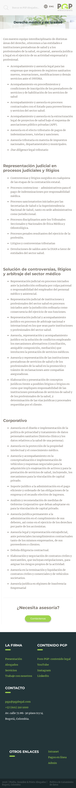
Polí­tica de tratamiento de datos (61, 783)
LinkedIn (43, 676)
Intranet (53, 751)
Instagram (44, 670)
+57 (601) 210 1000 (16, 707)
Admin (52, 763)
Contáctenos (38, 618)
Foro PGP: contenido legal (54, 659)
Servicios (11, 670)
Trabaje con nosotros (18, 676)
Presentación (13, 659)
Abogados (11, 664)
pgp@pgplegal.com (18, 701)
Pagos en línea (57, 757)
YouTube (43, 664)
